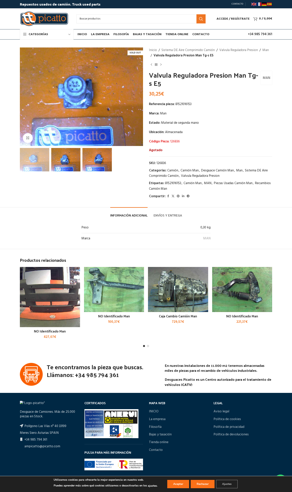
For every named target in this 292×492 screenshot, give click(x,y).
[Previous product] (151, 64)
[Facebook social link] (168, 196)
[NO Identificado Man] (50, 297)
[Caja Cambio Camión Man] (178, 289)
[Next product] (161, 64)
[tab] (129, 213)
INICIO (154, 411)
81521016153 (173, 183)
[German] (264, 4)
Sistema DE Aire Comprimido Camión (188, 50)
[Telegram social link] (188, 196)
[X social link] (173, 196)
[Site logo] (44, 18)
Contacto (156, 450)
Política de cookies (227, 419)
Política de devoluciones (231, 434)
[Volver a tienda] (156, 64)
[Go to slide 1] (144, 346)
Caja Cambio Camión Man (178, 316)
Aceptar (178, 484)
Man (265, 50)
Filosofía (155, 427)
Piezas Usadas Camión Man (233, 183)
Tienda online (158, 442)
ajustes (152, 486)
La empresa (157, 419)
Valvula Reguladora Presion (238, 50)
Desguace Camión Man (217, 170)
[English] (254, 4)
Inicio (153, 50)
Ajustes (227, 484)
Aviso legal (221, 411)
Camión (172, 170)
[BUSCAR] (201, 18)
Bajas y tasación (160, 434)
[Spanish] (269, 4)
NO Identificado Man (50, 331)
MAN (266, 78)
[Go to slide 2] (148, 346)
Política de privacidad (229, 427)
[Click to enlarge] (28, 138)
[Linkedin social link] (183, 196)
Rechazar (203, 484)
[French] (259, 4)
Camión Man (190, 170)
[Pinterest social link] (178, 196)
